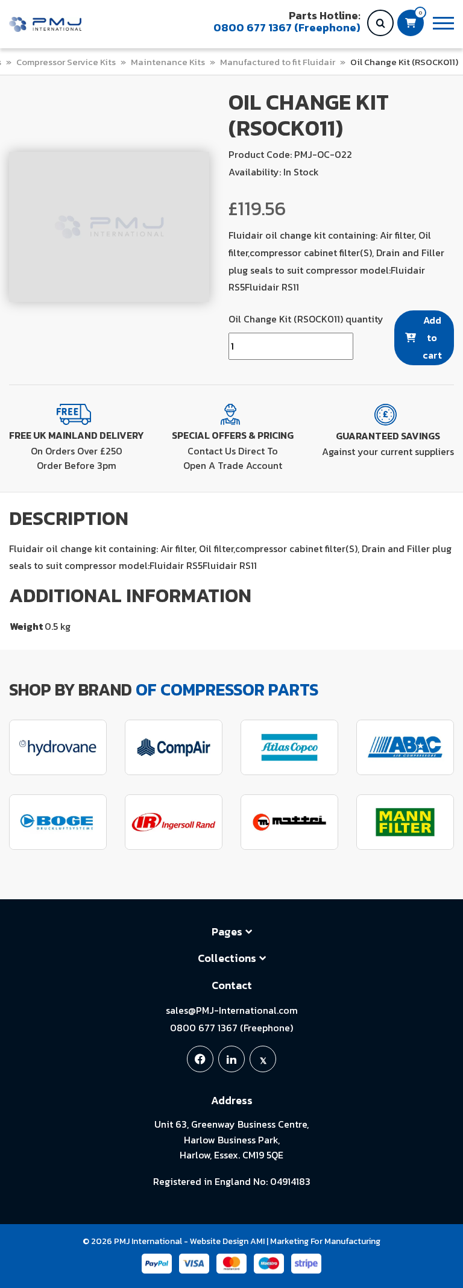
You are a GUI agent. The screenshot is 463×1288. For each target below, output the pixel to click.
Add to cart (432, 337)
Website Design (219, 1241)
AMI (257, 1241)
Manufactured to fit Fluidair (277, 62)
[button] (443, 23)
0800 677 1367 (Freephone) (231, 1027)
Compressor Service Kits (66, 62)
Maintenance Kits (168, 62)
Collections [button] (227, 958)
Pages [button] (227, 931)
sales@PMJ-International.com (232, 1010)
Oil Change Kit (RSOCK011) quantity (305, 319)
